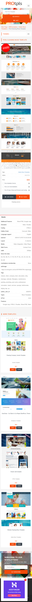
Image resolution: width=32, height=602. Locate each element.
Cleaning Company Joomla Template (16, 355)
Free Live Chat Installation (11, 186)
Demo (19, 369)
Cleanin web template (16, 471)
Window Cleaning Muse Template (16, 530)
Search (16, 16)
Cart (17, 20)
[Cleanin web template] (16, 451)
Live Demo (10, 197)
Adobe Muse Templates (24, 172)
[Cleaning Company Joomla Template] (16, 334)
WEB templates (13, 27)
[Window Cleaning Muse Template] (16, 509)
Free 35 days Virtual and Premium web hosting (16, 190)
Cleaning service (16, 202)
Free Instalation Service (10, 183)
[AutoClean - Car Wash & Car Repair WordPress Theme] (16, 393)
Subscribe (17, 572)
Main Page (4, 27)
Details (3, 217)
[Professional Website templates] (14, 3)
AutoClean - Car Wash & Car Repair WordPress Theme (16, 413)
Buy (13, 369)
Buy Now (23, 197)
